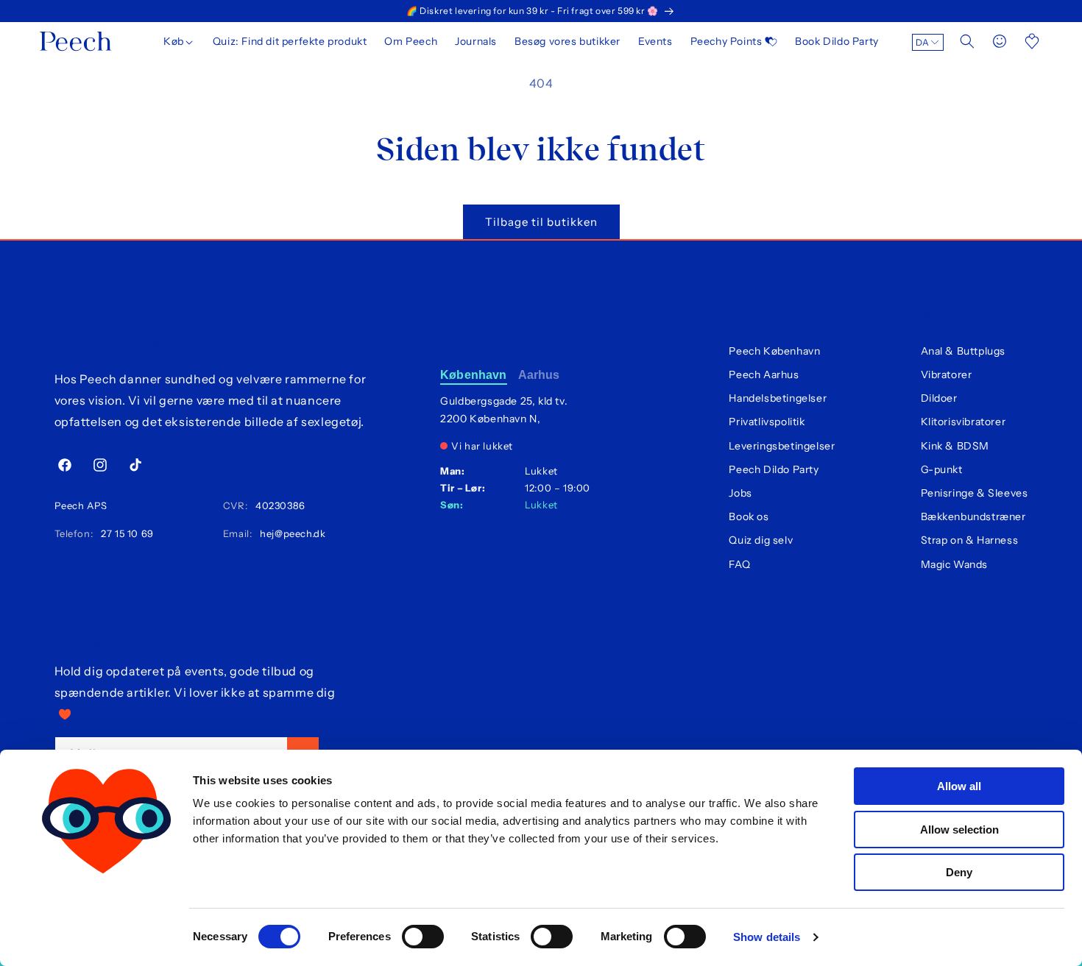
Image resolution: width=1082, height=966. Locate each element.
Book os (748, 516)
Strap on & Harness (970, 540)
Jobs (740, 493)
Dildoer (939, 398)
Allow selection (959, 829)
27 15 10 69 (125, 533)
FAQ (739, 564)
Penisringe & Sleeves (974, 493)
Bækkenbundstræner (973, 516)
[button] (179, 41)
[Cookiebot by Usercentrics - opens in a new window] (106, 937)
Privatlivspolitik (767, 421)
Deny (959, 872)
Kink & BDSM (955, 445)
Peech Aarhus (764, 374)
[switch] (423, 936)
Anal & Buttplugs (963, 351)
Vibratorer (946, 374)
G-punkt (942, 469)
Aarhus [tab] (539, 375)
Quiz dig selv (761, 540)
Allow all (959, 786)
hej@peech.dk (290, 533)
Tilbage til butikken (541, 222)
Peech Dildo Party (773, 469)
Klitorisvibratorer (963, 421)
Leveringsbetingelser (782, 445)
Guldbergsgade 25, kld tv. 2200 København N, (503, 409)
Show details (766, 937)
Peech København (774, 351)
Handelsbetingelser (778, 398)
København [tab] (473, 375)
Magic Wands (955, 564)
